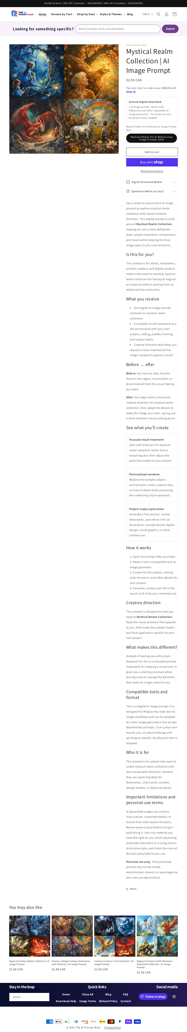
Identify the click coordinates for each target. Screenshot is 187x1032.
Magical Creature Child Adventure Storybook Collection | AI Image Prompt (155, 964)
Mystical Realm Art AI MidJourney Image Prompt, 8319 (151, 138)
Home (42, 14)
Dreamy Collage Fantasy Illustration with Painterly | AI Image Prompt (71, 963)
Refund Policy (108, 1001)
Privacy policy (112, 1027)
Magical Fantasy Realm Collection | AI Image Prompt (29, 963)
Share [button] (133, 888)
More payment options (152, 171)
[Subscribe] (45, 997)
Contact (126, 1001)
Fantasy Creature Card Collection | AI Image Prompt (113, 963)
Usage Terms (87, 1001)
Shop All (87, 994)
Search (170, 29)
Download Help (66, 1001)
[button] (63, 14)
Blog (108, 994)
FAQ (125, 994)
